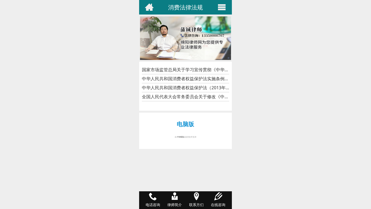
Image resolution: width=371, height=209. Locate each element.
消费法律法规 (185, 7)
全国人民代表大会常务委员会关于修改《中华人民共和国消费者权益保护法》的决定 (222, 97)
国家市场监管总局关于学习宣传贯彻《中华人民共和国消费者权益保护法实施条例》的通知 (229, 70)
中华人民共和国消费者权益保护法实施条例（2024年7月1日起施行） (208, 79)
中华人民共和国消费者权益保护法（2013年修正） (190, 88)
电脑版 (185, 124)
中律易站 (181, 137)
